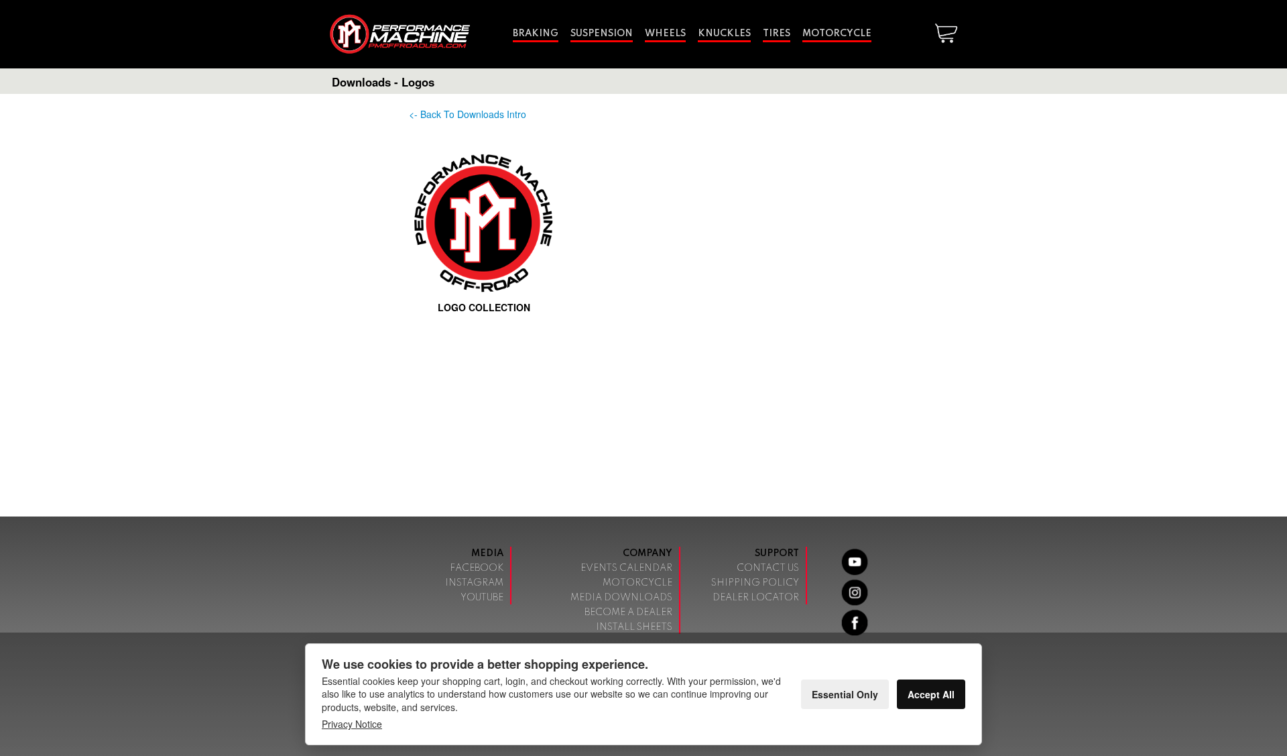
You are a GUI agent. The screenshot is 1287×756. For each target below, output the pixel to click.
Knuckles (724, 33)
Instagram (474, 583)
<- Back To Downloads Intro (467, 114)
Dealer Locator (756, 597)
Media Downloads (621, 597)
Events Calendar (626, 568)
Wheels (665, 33)
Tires (776, 33)
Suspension (601, 33)
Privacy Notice (352, 724)
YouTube (482, 597)
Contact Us (768, 568)
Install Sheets (634, 627)
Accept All (931, 694)
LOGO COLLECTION (484, 307)
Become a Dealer (628, 612)
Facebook (476, 568)
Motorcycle (836, 33)
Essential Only (845, 694)
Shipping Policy (755, 583)
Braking (535, 33)
